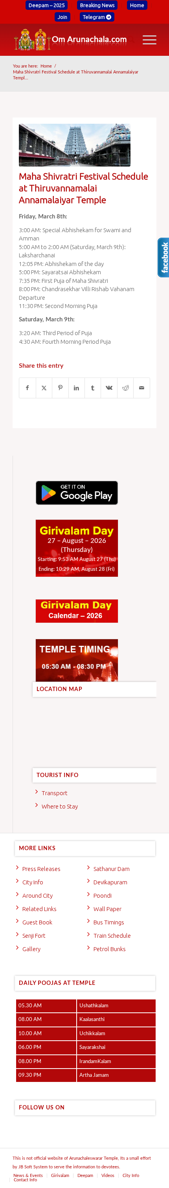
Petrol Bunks (110, 949)
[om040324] (74, 145)
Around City (37, 895)
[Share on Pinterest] (60, 388)
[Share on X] (44, 388)
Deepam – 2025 (46, 5)
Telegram (94, 17)
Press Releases (41, 868)
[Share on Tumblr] (93, 388)
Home (137, 5)
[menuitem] (47, 5)
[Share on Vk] (109, 388)
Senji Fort (34, 935)
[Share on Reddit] (125, 388)
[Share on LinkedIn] (76, 388)
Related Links (39, 909)
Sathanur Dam (112, 868)
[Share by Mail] (141, 388)
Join (62, 17)
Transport (55, 793)
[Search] (127, 39)
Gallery (31, 949)
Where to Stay (60, 806)
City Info (32, 882)
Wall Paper (107, 909)
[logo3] (70, 39)
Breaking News (97, 5)
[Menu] (145, 39)
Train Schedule (112, 935)
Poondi (103, 895)
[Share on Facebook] (27, 388)
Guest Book (37, 922)
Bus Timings (109, 922)
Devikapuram (110, 882)
